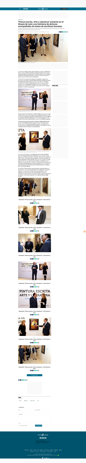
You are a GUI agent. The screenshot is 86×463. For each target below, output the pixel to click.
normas (26, 425)
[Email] (67, 32)
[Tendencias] (26, 450)
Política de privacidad (43, 451)
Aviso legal (37, 451)
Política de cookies (49, 451)
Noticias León (20, 19)
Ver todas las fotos (34, 375)
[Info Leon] (43, 435)
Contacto (54, 451)
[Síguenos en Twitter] (25, 8)
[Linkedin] (62, 32)
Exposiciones (26, 400)
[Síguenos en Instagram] (26, 8)
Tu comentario (21, 414)
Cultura (20, 400)
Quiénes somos (32, 451)
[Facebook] (59, 32)
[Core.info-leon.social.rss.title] (27, 8)
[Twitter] (61, 32)
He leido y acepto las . (23, 425)
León (38, 400)
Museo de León (32, 400)
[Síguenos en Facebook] (23, 8)
